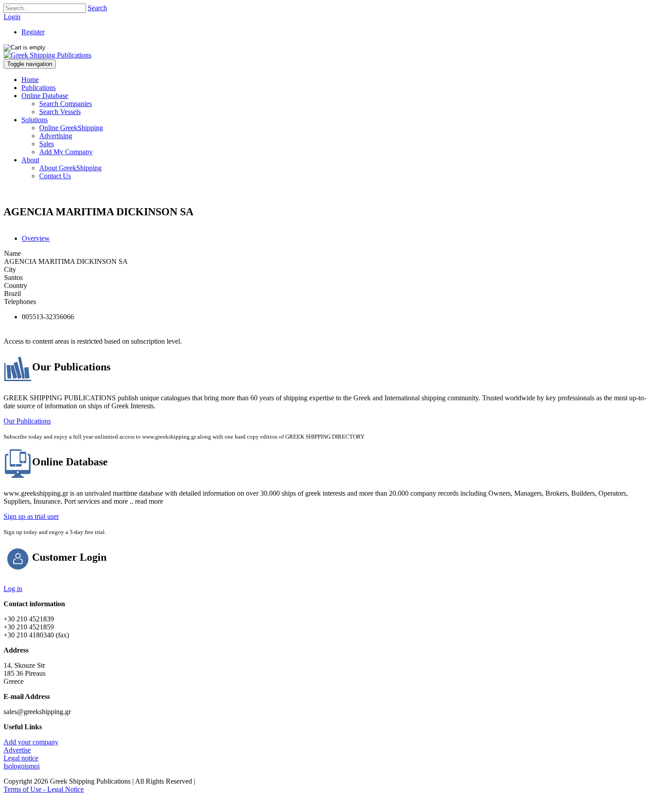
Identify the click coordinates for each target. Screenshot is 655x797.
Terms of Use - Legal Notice (44, 789)
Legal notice (21, 758)
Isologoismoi (22, 766)
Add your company (31, 742)
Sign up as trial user (31, 516)
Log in (13, 588)
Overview (36, 238)
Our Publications (27, 421)
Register (33, 32)
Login (12, 17)
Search (97, 8)
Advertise (17, 750)
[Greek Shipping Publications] (47, 55)
